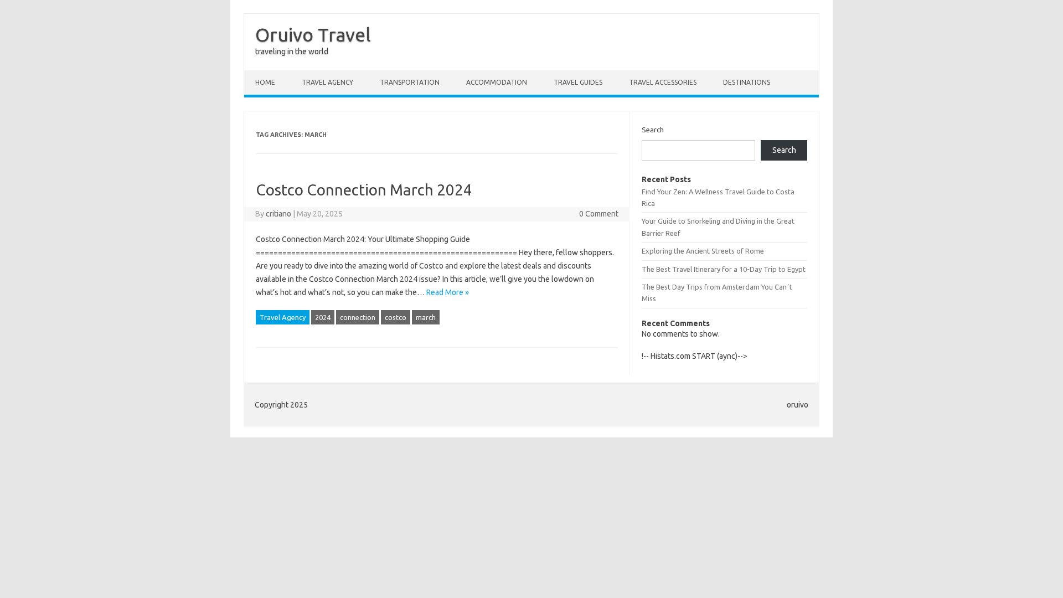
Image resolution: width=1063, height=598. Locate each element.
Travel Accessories (662, 82)
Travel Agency (327, 82)
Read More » (447, 292)
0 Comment (598, 213)
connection (357, 317)
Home (265, 82)
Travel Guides (578, 82)
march (426, 317)
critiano (278, 213)
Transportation (410, 82)
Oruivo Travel (313, 34)
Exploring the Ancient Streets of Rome (703, 251)
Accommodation (496, 82)
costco (395, 317)
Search (653, 129)
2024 (323, 317)
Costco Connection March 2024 (364, 189)
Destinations (746, 82)
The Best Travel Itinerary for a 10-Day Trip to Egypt (724, 269)
